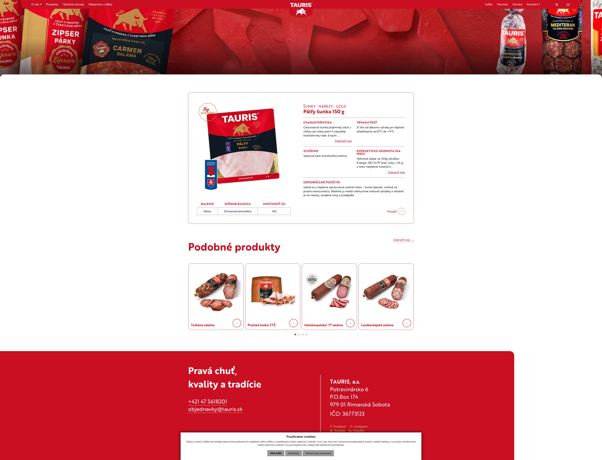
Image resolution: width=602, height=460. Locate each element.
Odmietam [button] (293, 453)
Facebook (339, 426)
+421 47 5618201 (207, 401)
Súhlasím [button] (276, 453)
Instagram (360, 426)
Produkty (52, 4)
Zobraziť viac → (403, 240)
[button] (295, 334)
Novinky (502, 4)
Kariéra (517, 4)
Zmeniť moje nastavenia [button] (318, 453)
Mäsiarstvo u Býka (100, 4)
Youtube (339, 430)
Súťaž (488, 4)
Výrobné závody (73, 4)
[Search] (556, 4)
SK (568, 4)
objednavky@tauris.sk (215, 409)
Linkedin (358, 430)
